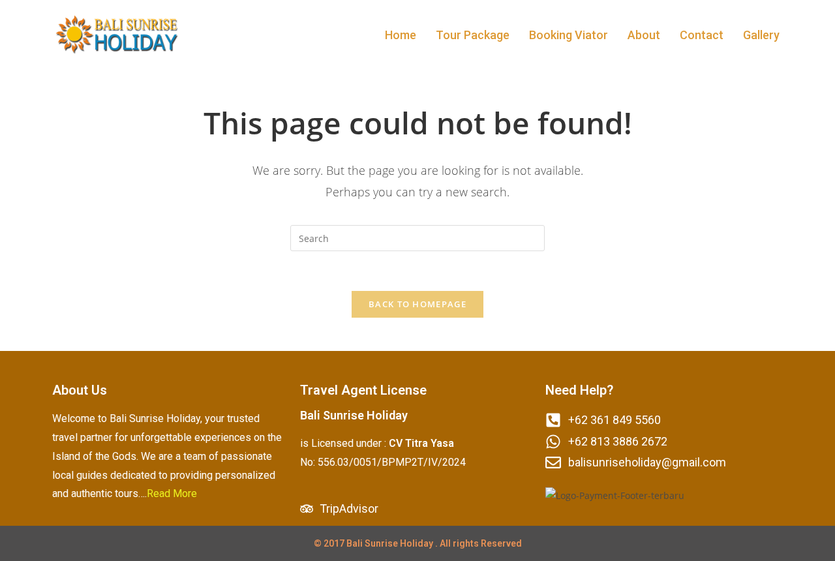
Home (400, 35)
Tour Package (472, 35)
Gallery (761, 35)
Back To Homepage (417, 304)
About (644, 35)
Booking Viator (568, 35)
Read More (172, 493)
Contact (701, 35)
